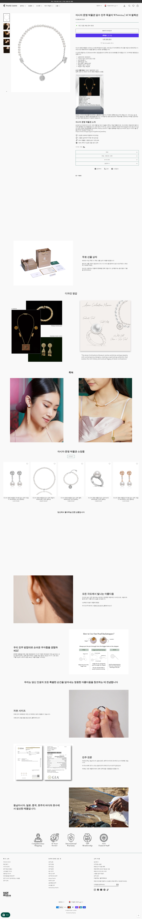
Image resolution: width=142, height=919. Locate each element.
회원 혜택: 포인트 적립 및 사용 (102, 869)
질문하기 (107, 163)
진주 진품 (51, 864)
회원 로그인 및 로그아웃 (100, 871)
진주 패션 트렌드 (7, 869)
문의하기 (96, 862)
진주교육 (51, 862)
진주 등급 (51, 866)
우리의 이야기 (7, 862)
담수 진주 (86, 58)
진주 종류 (51, 869)
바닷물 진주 (52, 885)
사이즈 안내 (6, 866)
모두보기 (71, 456)
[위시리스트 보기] (133, 5)
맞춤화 (30, 6)
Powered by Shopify (71, 912)
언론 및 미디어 (7, 873)
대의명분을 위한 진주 (8, 876)
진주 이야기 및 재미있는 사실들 (11, 878)
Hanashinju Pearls (54, 887)
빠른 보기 (16, 494)
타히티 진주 (52, 880)
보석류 (38, 6)
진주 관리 (96, 876)
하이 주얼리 (48, 6)
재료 (107, 152)
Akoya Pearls (52, 878)
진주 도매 (5, 880)
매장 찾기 (5, 864)
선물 (57, 6)
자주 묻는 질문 (97, 864)
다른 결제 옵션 (107, 39)
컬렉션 (22, 6)
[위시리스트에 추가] (89, 179)
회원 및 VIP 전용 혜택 (99, 866)
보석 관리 (107, 159)
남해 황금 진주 (52, 883)
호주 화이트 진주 (53, 876)
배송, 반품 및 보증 (107, 156)
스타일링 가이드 (7, 871)
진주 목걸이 (80, 52)
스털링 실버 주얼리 (99, 873)
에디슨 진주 (52, 873)
